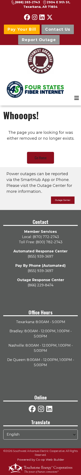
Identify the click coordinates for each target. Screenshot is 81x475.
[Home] (40, 60)
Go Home (40, 157)
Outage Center (62, 200)
